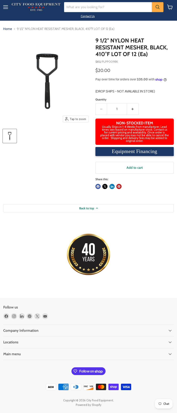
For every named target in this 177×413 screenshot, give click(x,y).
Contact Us (88, 16)
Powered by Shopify (88, 405)
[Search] (157, 7)
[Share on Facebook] (98, 186)
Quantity (100, 99)
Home (7, 29)
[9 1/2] (10, 136)
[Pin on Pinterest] (119, 186)
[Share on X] (104, 186)
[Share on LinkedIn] (112, 186)
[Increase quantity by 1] (133, 109)
